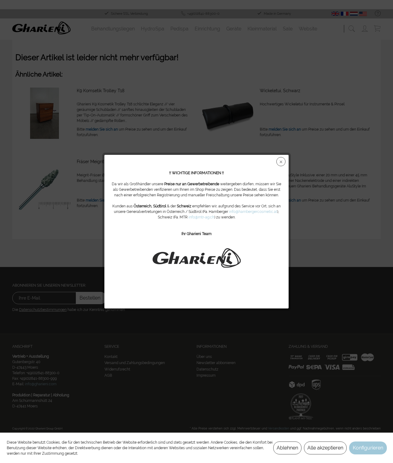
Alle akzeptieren (325, 448)
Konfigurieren (368, 448)
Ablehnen (287, 448)
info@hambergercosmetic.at (253, 212)
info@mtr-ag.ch (201, 217)
